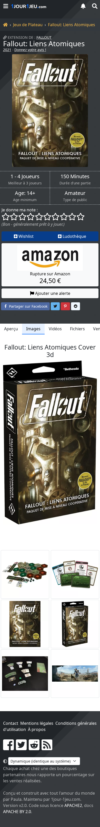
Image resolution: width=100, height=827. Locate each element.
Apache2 (73, 805)
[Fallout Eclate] (25, 574)
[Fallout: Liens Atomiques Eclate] (25, 673)
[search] (94, 6)
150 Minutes (75, 176)
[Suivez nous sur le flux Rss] (47, 748)
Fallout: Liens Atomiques (71, 24)
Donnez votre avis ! (30, 49)
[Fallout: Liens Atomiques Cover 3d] (75, 624)
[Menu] (5, 6)
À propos (37, 729)
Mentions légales (36, 723)
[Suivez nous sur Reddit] (34, 748)
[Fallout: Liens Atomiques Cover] (25, 624)
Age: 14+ (25, 193)
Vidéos (55, 329)
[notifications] (83, 6)
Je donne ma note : (20, 210)
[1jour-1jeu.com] (42, 6)
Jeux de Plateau (28, 24)
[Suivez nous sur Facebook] (8, 748)
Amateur (75, 193)
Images (33, 329)
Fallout (44, 37)
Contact (10, 723)
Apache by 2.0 (17, 811)
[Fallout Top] (75, 673)
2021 (7, 49)
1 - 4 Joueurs (25, 176)
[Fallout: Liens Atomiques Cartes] (75, 574)
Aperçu (11, 329)
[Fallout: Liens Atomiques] (50, 110)
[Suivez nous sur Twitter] (21, 748)
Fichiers (77, 329)
